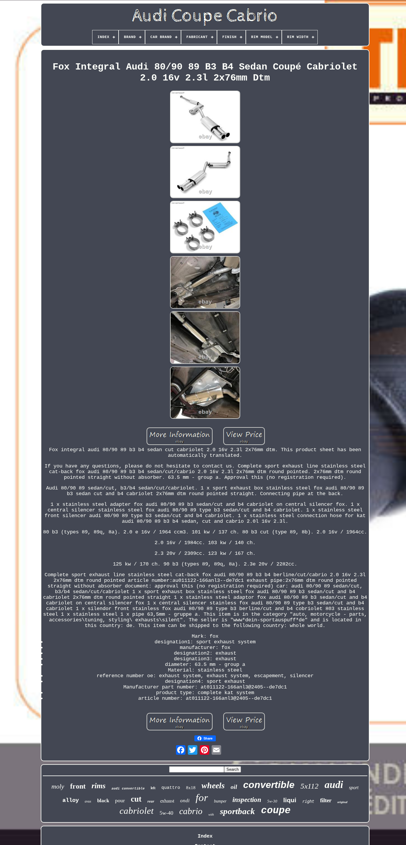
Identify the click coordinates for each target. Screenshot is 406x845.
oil (234, 787)
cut (136, 799)
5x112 (309, 786)
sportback (237, 811)
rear (150, 801)
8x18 (191, 787)
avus (88, 801)
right (308, 801)
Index (205, 836)
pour (120, 800)
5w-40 (166, 813)
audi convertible (128, 788)
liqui (289, 800)
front (78, 786)
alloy (70, 800)
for (202, 797)
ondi (185, 800)
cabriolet (136, 810)
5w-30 (272, 801)
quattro (170, 787)
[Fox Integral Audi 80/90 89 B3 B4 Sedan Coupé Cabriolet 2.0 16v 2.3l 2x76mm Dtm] (205, 117)
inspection (246, 799)
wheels (213, 785)
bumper (220, 801)
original (342, 802)
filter (325, 800)
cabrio (190, 811)
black (103, 800)
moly (57, 786)
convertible (269, 784)
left (153, 788)
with (211, 814)
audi (334, 784)
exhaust (167, 800)
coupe (276, 810)
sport (353, 787)
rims (99, 785)
